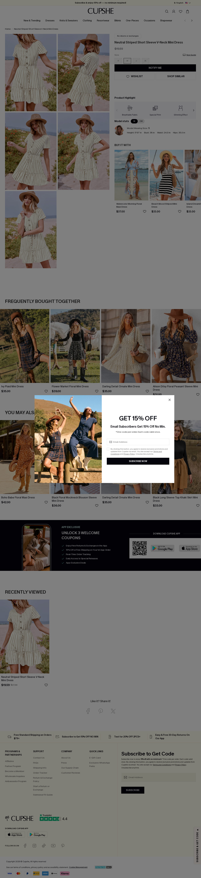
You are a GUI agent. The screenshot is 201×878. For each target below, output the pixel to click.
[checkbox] (108, 449)
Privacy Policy (129, 454)
